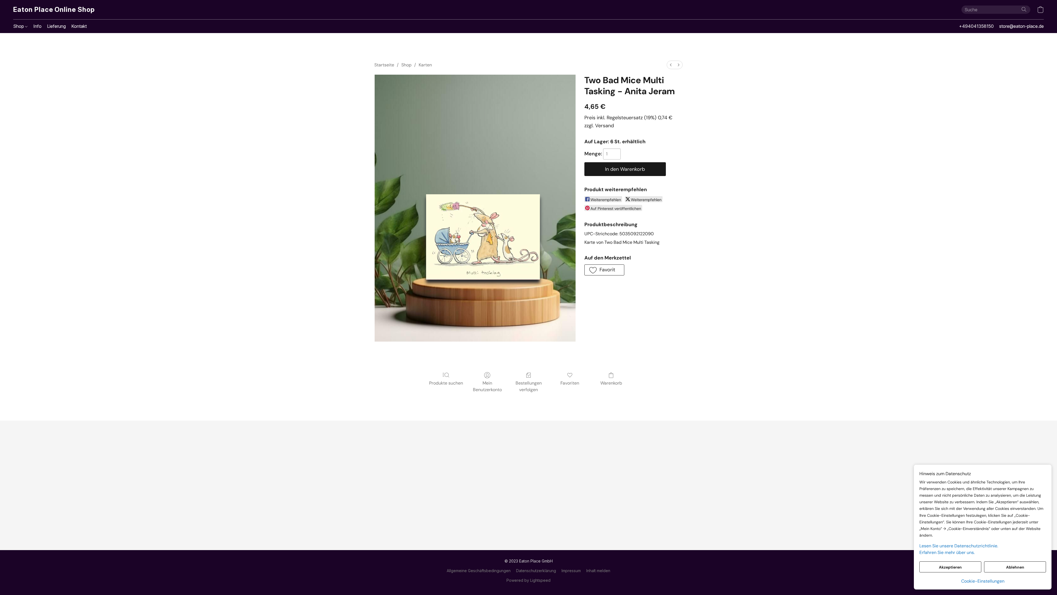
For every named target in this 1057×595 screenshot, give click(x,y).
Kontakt (79, 26)
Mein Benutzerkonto (487, 386)
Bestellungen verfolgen (529, 386)
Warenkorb (611, 383)
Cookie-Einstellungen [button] (982, 581)
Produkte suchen (446, 383)
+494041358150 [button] (976, 26)
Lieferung (56, 26)
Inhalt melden (598, 570)
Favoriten (569, 383)
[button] (54, 10)
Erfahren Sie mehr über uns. (947, 552)
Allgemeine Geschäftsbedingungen (479, 570)
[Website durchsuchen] (1024, 9)
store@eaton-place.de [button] (1021, 26)
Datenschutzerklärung (536, 570)
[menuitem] (671, 65)
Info (37, 26)
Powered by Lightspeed (528, 580)
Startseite (384, 65)
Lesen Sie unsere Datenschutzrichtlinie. (958, 546)
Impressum (571, 570)
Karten (425, 65)
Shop (19, 26)
